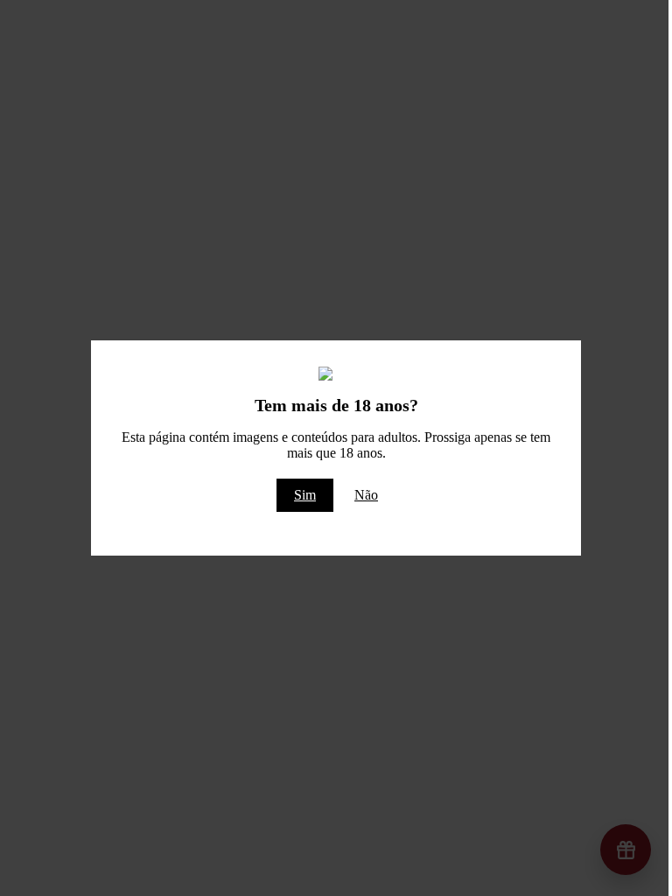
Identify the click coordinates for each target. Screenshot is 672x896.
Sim (305, 494)
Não (366, 494)
